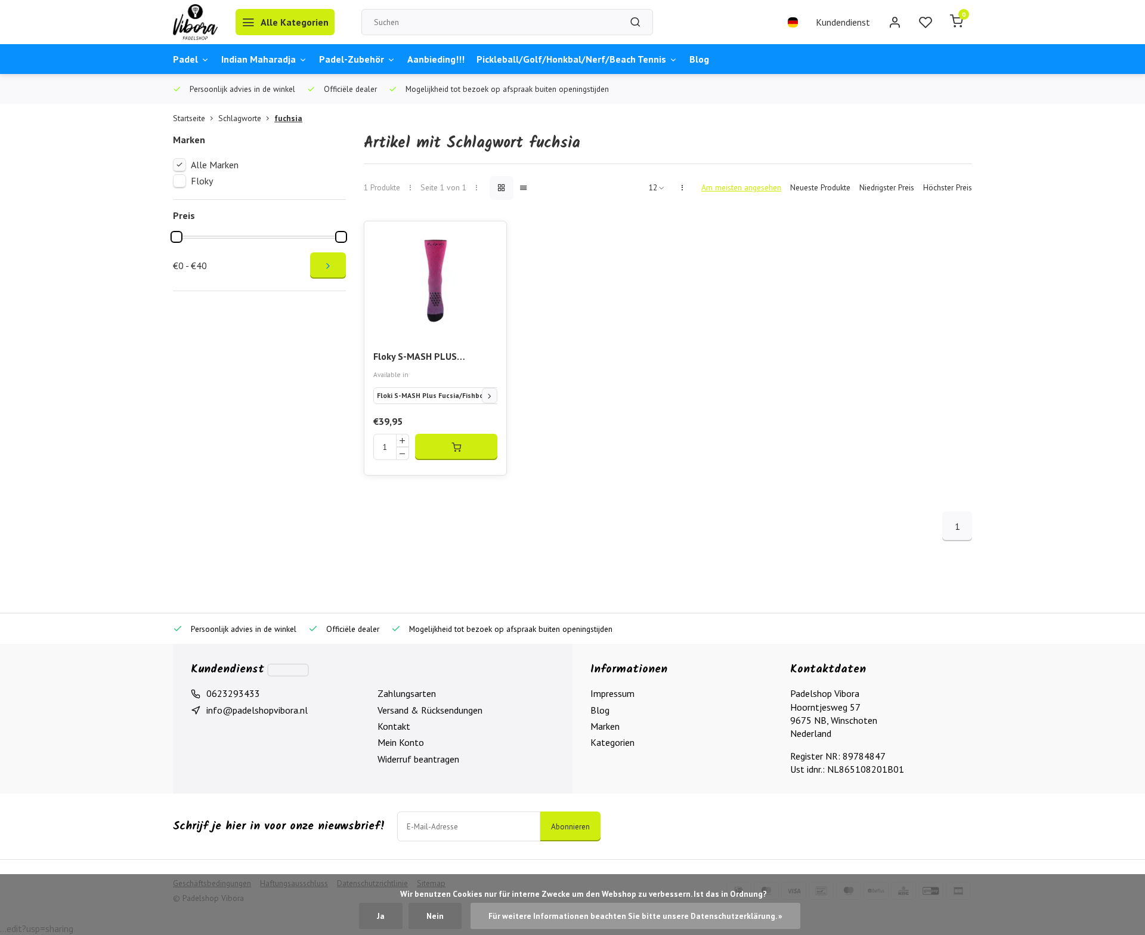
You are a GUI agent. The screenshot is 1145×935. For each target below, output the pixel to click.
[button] (489, 395)
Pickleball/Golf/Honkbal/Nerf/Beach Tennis (571, 59)
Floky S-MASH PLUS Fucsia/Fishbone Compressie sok (434, 357)
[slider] (176, 237)
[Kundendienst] (288, 670)
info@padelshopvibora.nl (257, 710)
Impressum (612, 693)
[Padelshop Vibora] (195, 22)
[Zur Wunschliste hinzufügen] (488, 239)
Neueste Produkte (820, 187)
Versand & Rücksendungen (429, 710)
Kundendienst (843, 22)
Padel (185, 59)
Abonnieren (570, 826)
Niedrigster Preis (886, 187)
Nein (435, 916)
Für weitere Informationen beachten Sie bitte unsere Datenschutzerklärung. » (635, 916)
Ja (381, 916)
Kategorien (612, 742)
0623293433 (233, 693)
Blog (699, 59)
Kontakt (393, 726)
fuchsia (288, 118)
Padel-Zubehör (351, 59)
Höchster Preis (947, 187)
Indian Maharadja (258, 59)
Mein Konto (400, 742)
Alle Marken (215, 165)
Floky (202, 181)
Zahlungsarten (406, 693)
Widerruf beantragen (418, 759)
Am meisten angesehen (741, 187)
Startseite (189, 118)
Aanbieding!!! (436, 59)
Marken (605, 726)
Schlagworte (239, 118)
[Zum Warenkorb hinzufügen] (456, 447)
